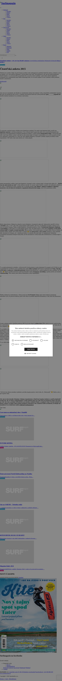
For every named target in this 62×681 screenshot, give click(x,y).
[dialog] (31, 340)
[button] (31, 337)
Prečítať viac (46, 334)
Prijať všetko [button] (31, 349)
